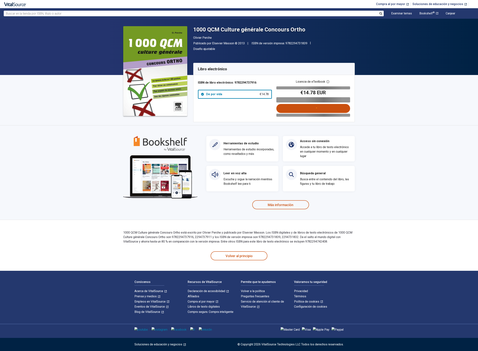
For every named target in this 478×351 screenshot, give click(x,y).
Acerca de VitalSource (149, 291)
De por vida (237, 94)
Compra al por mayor (391, 4)
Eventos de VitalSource (150, 306)
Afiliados (193, 296)
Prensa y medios (145, 296)
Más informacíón (280, 205)
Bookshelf (427, 13)
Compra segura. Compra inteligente (210, 312)
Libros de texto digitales (204, 306)
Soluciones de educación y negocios (438, 4)
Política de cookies (307, 301)
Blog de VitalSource (147, 312)
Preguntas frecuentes (255, 296)
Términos (300, 296)
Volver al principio (239, 256)
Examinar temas (401, 13)
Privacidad (301, 291)
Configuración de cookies (310, 306)
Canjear (450, 13)
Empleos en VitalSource (150, 301)
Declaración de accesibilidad (207, 291)
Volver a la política (253, 291)
